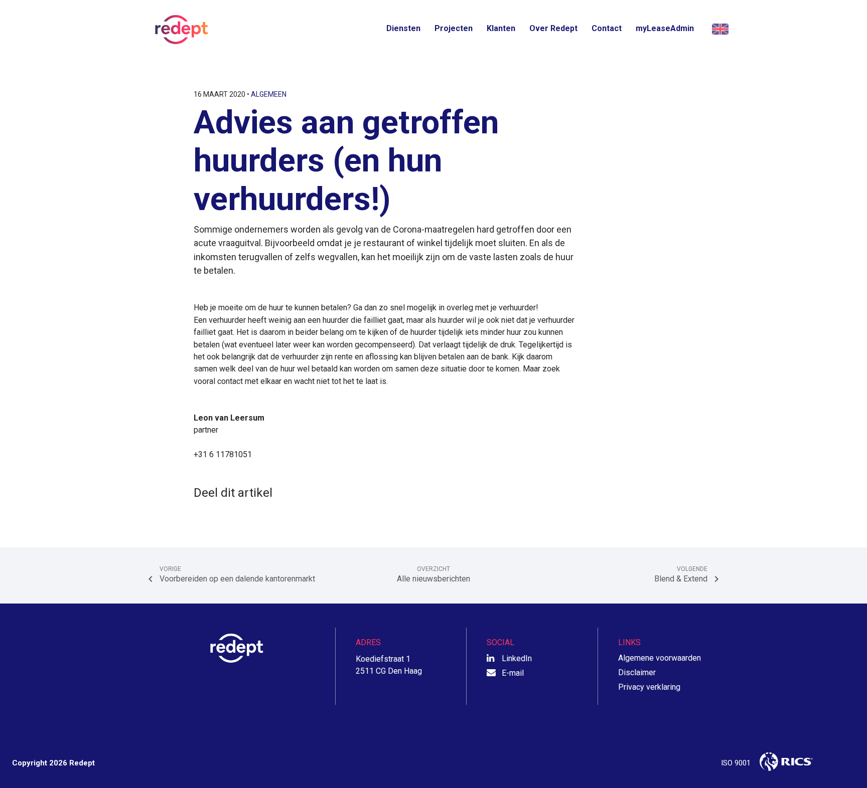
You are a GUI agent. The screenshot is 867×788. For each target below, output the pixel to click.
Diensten (403, 28)
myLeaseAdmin (665, 28)
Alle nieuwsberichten (433, 574)
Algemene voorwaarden (659, 658)
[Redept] (178, 29)
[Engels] (719, 29)
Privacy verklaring (649, 687)
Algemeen (268, 94)
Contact (607, 28)
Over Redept (553, 28)
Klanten (501, 28)
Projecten (454, 28)
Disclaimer (637, 672)
